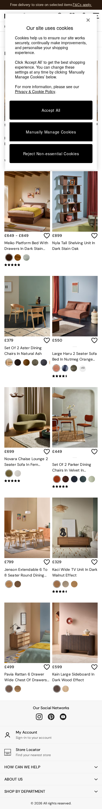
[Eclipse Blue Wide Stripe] (65, 368)
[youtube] (63, 717)
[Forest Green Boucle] (73, 368)
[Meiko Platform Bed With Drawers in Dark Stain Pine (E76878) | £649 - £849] (27, 201)
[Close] (88, 20)
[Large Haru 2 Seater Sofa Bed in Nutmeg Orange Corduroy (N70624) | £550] (75, 306)
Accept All (51, 110)
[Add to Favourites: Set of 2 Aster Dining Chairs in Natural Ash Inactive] (47, 340)
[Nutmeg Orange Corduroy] (56, 368)
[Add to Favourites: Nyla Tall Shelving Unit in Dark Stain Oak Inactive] (94, 235)
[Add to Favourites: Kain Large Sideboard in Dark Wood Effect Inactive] (94, 667)
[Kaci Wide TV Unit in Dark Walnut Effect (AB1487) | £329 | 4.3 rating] (75, 591)
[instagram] (39, 717)
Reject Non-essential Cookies (51, 153)
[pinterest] (51, 717)
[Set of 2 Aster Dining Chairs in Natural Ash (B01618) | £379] (27, 306)
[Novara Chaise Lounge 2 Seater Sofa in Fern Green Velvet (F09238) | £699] (27, 417)
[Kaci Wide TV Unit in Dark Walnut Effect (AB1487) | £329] (75, 528)
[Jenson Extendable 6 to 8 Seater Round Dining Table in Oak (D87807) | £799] (27, 528)
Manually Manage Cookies (51, 132)
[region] (51, 92)
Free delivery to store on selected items (41, 5)
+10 (83, 368)
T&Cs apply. (82, 5)
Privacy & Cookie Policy (35, 91)
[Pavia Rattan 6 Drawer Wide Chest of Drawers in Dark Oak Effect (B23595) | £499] (27, 633)
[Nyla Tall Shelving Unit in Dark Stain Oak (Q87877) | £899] (75, 201)
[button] (51, 767)
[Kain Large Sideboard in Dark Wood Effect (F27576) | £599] (75, 633)
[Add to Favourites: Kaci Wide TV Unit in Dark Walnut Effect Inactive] (94, 562)
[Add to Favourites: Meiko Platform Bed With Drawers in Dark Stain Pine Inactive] (47, 235)
